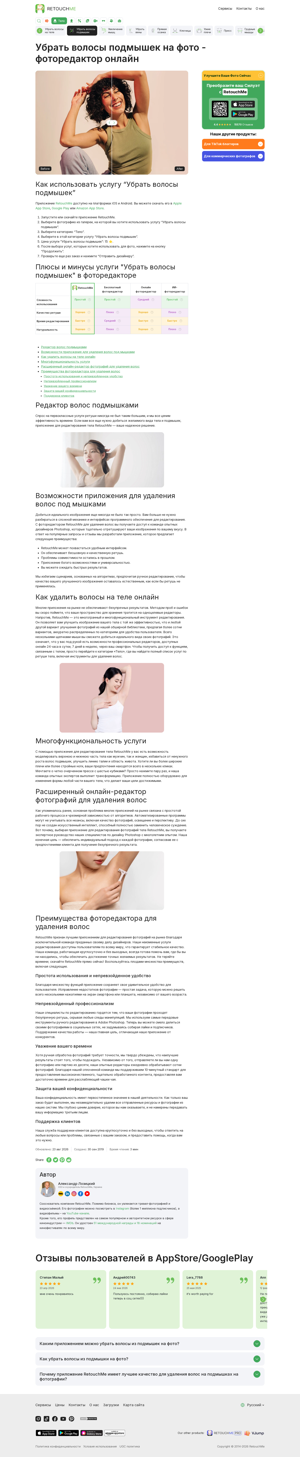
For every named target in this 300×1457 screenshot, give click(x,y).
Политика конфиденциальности (58, 1446)
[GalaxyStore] (91, 1433)
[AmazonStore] (114, 1433)
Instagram (122, 1208)
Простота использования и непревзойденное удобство (83, 376)
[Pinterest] (71, 1419)
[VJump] (254, 1433)
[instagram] (74, 1193)
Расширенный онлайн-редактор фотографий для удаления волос (90, 366)
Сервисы (225, 9)
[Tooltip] (89, 299)
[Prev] (39, 30)
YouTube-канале (77, 1213)
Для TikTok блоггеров (221, 144)
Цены (59, 1405)
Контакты (244, 9)
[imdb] (60, 1193)
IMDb (69, 1223)
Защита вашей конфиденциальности (70, 391)
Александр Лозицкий (80, 1185)
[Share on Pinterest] (62, 1159)
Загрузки (111, 1405)
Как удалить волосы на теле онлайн (68, 357)
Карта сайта (133, 1405)
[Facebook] (55, 1419)
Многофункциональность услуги (65, 361)
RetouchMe (64, 203)
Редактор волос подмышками (64, 347)
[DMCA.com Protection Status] (88, 1418)
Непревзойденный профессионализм (70, 381)
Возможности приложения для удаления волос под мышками (88, 352)
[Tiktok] (46, 1419)
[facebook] (80, 1193)
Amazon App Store (90, 208)
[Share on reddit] (68, 1159)
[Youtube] (63, 1419)
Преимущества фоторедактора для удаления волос (80, 371)
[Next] (260, 30)
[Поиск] (38, 20)
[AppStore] (243, 104)
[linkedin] (67, 1193)
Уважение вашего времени (63, 386)
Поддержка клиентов (59, 395)
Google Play (60, 208)
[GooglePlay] (243, 113)
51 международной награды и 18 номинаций (125, 1223)
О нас (260, 9)
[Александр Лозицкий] (47, 1189)
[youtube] (87, 1193)
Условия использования (100, 1446)
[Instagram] (38, 1419)
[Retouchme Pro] (224, 1433)
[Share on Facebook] (49, 1159)
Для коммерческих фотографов (229, 156)
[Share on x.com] (55, 1159)
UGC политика (129, 1446)
